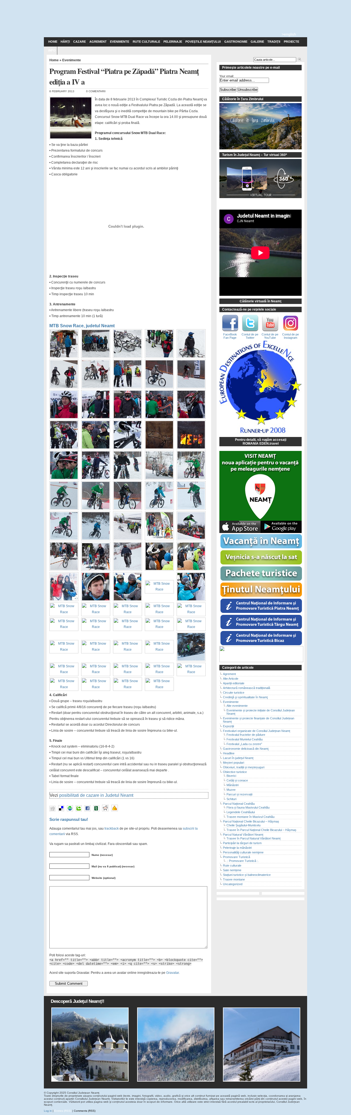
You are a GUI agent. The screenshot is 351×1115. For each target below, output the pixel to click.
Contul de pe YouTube (270, 336)
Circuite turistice (233, 692)
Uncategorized (232, 884)
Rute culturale (146, 41)
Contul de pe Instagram (290, 336)
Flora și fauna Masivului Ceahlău (248, 807)
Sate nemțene (232, 870)
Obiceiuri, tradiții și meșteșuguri (243, 767)
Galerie (257, 41)
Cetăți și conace (237, 780)
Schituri (231, 799)
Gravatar (172, 972)
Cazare (79, 41)
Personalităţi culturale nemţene (243, 852)
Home (52, 41)
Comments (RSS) (84, 1110)
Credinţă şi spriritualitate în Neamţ (245, 697)
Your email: (226, 76)
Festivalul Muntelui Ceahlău (245, 739)
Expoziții (228, 726)
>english (289, 34)
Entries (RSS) (62, 1110)
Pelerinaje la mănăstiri (237, 847)
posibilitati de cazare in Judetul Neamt (96, 795)
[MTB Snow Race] (65, 358)
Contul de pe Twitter (250, 336)
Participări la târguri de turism (242, 843)
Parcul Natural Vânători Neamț (243, 834)
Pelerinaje (172, 41)
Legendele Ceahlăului (241, 812)
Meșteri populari (233, 762)
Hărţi (65, 41)
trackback (111, 828)
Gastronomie (235, 41)
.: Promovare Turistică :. (243, 860)
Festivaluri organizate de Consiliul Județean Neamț (256, 730)
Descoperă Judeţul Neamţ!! (77, 1001)
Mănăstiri (233, 785)
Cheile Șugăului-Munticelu (244, 825)
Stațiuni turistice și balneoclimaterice (247, 874)
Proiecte (291, 41)
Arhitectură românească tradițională (246, 688)
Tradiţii (273, 41)
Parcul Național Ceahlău (239, 803)
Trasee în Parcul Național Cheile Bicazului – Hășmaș (261, 830)
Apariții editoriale (233, 683)
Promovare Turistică (236, 857)
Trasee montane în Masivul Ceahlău (250, 816)
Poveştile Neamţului (203, 41)
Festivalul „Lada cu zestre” (244, 744)
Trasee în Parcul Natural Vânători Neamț (254, 838)
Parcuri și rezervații (239, 794)
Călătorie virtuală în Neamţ (260, 301)
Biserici (231, 775)
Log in (48, 1110)
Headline (228, 753)
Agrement (98, 41)
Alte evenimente (237, 705)
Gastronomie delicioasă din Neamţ (245, 748)
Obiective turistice (235, 772)
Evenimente (119, 41)
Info (52, 50)
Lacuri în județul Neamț (238, 758)
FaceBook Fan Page (230, 336)
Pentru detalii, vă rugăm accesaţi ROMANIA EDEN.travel (260, 441)
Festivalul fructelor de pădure (246, 734)
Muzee (231, 789)
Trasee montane (234, 879)
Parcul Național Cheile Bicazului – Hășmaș (251, 821)
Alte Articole (230, 678)
